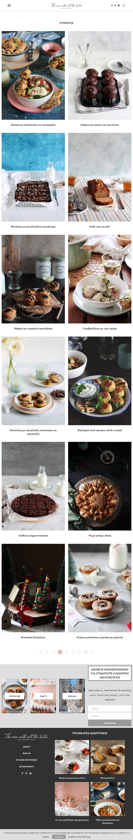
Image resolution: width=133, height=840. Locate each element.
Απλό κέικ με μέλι (99, 226)
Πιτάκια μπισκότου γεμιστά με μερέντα (100, 637)
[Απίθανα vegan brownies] (33, 491)
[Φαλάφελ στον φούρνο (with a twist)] (99, 386)
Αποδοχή (58, 836)
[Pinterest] (119, 5)
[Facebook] (112, 5)
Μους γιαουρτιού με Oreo (72, 777)
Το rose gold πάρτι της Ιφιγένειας (72, 819)
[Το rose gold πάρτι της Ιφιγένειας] (72, 799)
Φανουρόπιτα (108, 777)
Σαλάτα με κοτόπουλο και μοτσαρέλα (33, 124)
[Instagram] (115, 5)
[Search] (123, 5)
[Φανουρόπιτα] (108, 757)
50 (86, 652)
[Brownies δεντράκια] (33, 593)
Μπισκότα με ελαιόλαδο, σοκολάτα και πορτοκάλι (33, 431)
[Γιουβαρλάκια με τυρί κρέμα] (99, 284)
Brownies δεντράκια (33, 637)
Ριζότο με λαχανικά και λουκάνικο (108, 821)
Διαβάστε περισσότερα (79, 837)
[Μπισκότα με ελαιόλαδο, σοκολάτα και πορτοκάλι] (33, 388)
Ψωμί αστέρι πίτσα (100, 535)
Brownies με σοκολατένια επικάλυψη (33, 226)
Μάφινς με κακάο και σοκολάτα (100, 124)
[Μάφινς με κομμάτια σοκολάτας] (33, 284)
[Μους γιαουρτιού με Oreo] (72, 757)
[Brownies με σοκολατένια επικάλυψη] (33, 182)
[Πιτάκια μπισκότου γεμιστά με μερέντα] (99, 593)
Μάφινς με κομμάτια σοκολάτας (33, 328)
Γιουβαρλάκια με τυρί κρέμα (100, 328)
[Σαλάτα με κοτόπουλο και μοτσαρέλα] (33, 80)
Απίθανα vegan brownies (33, 535)
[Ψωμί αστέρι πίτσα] (99, 491)
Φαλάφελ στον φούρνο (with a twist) (100, 430)
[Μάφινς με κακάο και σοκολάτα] (99, 80)
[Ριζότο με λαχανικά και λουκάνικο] (108, 799)
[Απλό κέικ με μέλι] (99, 182)
